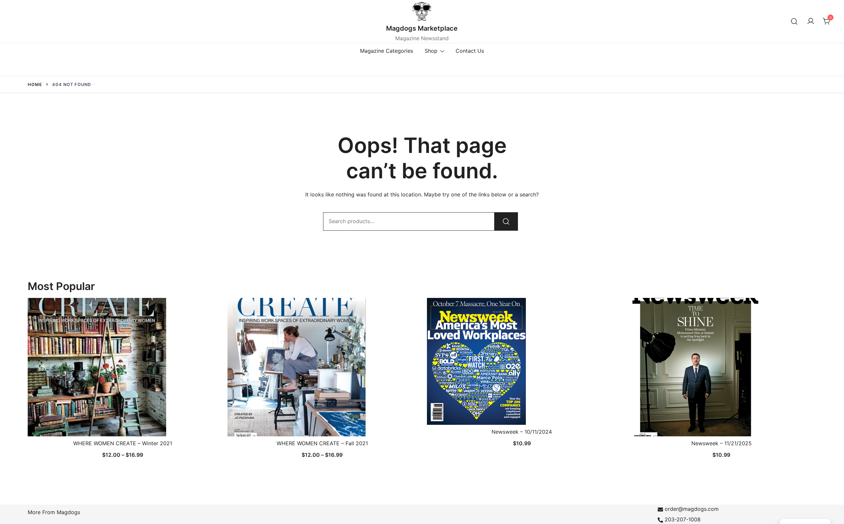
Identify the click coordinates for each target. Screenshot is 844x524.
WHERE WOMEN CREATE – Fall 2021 (322, 443)
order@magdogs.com (692, 509)
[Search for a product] (794, 21)
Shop (431, 50)
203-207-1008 (683, 519)
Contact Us (470, 50)
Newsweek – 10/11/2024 (522, 431)
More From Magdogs (54, 512)
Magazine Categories (386, 50)
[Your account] (811, 21)
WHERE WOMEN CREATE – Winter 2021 (122, 443)
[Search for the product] (506, 221)
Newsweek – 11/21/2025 (721, 443)
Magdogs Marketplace (422, 28)
